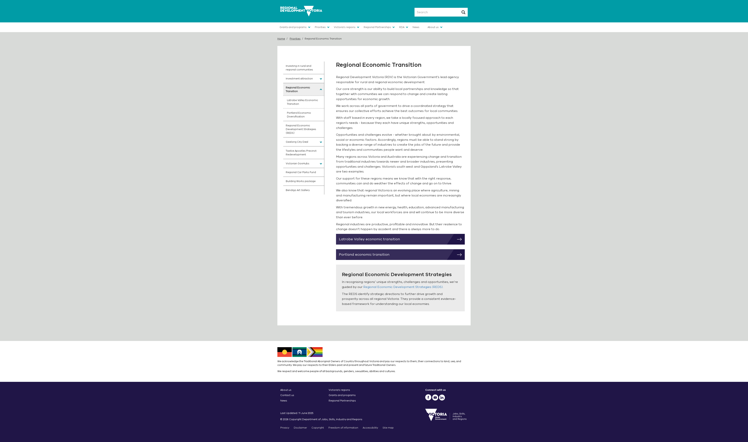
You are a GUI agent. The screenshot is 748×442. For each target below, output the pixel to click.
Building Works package (301, 181)
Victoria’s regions (339, 390)
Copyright (317, 427)
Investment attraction (299, 78)
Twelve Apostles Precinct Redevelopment (301, 152)
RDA (401, 27)
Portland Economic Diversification (299, 114)
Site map (388, 427)
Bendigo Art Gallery (298, 190)
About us (433, 27)
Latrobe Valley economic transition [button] (369, 239)
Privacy (284, 427)
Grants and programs (293, 27)
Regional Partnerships (377, 27)
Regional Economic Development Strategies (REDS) (403, 287)
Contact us (287, 395)
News (416, 27)
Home (281, 38)
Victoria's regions (344, 27)
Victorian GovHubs (297, 163)
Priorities (320, 27)
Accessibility (370, 427)
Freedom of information (343, 427)
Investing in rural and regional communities (299, 67)
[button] (321, 79)
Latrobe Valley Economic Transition (302, 102)
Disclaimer (300, 427)
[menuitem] (303, 68)
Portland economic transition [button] (364, 254)
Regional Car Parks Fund (301, 172)
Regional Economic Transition (298, 89)
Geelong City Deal (297, 142)
